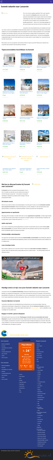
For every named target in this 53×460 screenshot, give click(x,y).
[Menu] (1, 1)
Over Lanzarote (39, 429)
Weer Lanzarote (4, 357)
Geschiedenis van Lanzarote (7, 347)
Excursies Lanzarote (41, 432)
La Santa (39, 383)
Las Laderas (40, 385)
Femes (39, 376)
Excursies (3, 345)
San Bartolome (22, 388)
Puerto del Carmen (22, 382)
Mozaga (20, 380)
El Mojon (39, 374)
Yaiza (20, 392)
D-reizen (39, 417)
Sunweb (39, 423)
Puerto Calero (21, 386)
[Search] (51, 1)
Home (38, 365)
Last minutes (39, 407)
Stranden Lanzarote (41, 444)
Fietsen (3, 355)
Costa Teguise (22, 376)
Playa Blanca (25, 219)
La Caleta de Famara (41, 381)
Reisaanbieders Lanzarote (41, 412)
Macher (39, 387)
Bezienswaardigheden (6, 343)
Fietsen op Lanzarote (41, 434)
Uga (20, 390)
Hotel (39, 410)
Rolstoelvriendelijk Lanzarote (43, 440)
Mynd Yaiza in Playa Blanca (8, 66)
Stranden (3, 349)
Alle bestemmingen (40, 367)
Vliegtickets (39, 427)
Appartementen (40, 408)
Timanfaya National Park (6, 351)
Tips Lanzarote (4, 353)
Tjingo (39, 425)
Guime (39, 378)
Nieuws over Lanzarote (42, 438)
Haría (20, 378)
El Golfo (39, 372)
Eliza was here (40, 419)
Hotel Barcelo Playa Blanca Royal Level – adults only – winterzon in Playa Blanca (25, 170)
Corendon (39, 413)
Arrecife (20, 374)
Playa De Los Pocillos (42, 393)
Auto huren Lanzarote (41, 430)
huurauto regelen (35, 308)
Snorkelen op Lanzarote (42, 442)
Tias (38, 401)
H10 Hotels (40, 421)
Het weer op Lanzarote (42, 436)
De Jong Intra (40, 415)
